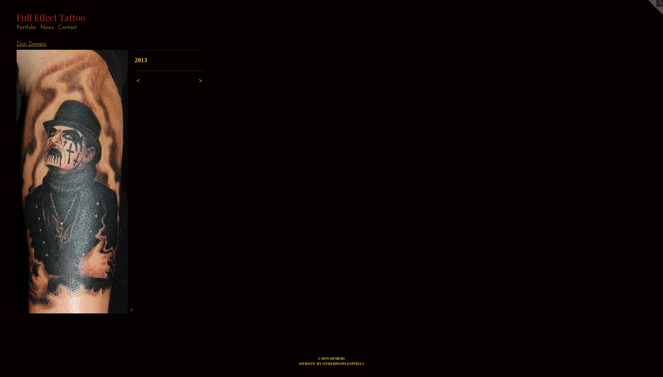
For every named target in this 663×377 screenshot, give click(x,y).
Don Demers (31, 44)
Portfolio (26, 27)
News (47, 27)
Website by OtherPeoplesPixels (331, 364)
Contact (67, 27)
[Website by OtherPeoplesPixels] (649, 14)
